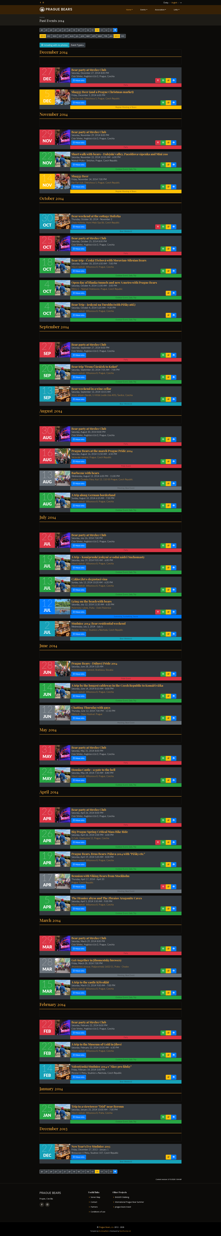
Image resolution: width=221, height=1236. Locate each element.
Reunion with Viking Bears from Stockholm (100, 876)
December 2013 (53, 1128)
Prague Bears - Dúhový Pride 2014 (94, 663)
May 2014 (48, 729)
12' (106, 30)
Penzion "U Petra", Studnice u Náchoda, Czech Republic (97, 630)
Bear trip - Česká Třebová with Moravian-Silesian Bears (108, 260)
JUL (77, 36)
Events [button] (143, 9)
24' (51, 30)
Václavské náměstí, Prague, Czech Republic (91, 457)
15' (92, 30)
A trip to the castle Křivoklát (90, 982)
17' (83, 30)
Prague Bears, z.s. (106, 1227)
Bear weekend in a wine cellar (91, 389)
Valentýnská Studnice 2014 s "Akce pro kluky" (101, 1066)
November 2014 (54, 114)
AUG (72, 36)
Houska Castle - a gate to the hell (93, 770)
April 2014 (49, 791)
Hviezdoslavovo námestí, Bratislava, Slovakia (92, 670)
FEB (105, 36)
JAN (111, 36)
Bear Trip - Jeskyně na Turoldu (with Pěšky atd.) (103, 304)
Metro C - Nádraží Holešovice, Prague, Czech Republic (97, 289)
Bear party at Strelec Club (88, 70)
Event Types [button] (77, 45)
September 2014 (54, 326)
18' (79, 30)
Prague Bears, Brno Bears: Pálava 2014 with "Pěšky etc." (108, 854)
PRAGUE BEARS (59, 9)
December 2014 (54, 52)
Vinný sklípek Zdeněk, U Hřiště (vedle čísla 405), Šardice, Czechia (102, 395)
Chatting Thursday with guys (90, 707)
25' (46, 30)
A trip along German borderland (93, 495)
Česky (165, 2)
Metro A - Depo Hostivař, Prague (86, 714)
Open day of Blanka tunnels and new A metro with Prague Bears (114, 282)
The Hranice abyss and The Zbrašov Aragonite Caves (106, 898)
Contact (94, 1202)
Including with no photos (55, 45)
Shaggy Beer (80, 176)
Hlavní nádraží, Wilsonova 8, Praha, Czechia (91, 1113)
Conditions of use (98, 1212)
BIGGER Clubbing (122, 1197)
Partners (94, 1207)
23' (55, 30)
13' (102, 30)
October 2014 (52, 198)
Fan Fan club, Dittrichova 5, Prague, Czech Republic (95, 99)
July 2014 (48, 517)
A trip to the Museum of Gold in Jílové (96, 1044)
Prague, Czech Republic (82, 883)
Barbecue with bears (85, 473)
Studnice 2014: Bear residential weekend (98, 623)
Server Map (95, 1197)
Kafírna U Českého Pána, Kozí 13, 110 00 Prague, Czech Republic (102, 479)
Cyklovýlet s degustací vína (89, 579)
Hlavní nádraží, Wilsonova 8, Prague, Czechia (92, 267)
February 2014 (52, 1004)
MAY (88, 36)
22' (60, 30)
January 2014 (51, 1088)
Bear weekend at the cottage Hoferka (96, 216)
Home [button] (128, 9)
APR (94, 36)
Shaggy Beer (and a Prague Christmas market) (102, 92)
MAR (100, 36)
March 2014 (50, 920)
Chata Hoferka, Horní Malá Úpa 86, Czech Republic (95, 223)
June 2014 (48, 645)
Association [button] (160, 9)
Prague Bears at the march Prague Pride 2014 (101, 451)
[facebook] (41, 2)
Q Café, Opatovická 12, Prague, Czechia (90, 838)
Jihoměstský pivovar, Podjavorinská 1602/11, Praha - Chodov (100, 967)
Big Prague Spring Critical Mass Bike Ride (99, 832)
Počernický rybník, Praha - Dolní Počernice (91, 608)
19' (74, 30)
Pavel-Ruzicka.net (125, 1231)
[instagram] (43, 2)
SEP (66, 36)
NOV (55, 36)
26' (42, 30)
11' (111, 30)
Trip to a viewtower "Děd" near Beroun (97, 1106)
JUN (82, 36)
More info (79, 81)
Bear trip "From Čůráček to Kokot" (94, 367)
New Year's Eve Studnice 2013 (90, 1146)
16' (88, 30)
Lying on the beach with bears (91, 601)
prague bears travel (123, 1207)
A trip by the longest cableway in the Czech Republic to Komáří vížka (117, 685)
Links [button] (176, 9)
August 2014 (51, 410)
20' (69, 30)
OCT (60, 36)
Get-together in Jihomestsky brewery (96, 960)
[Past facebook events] (115, 30)
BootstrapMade (104, 1231)
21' (65, 30)
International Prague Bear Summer (129, 1202)
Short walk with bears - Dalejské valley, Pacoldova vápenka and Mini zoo (119, 154)
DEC (49, 36)
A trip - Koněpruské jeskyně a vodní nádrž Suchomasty (108, 557)
